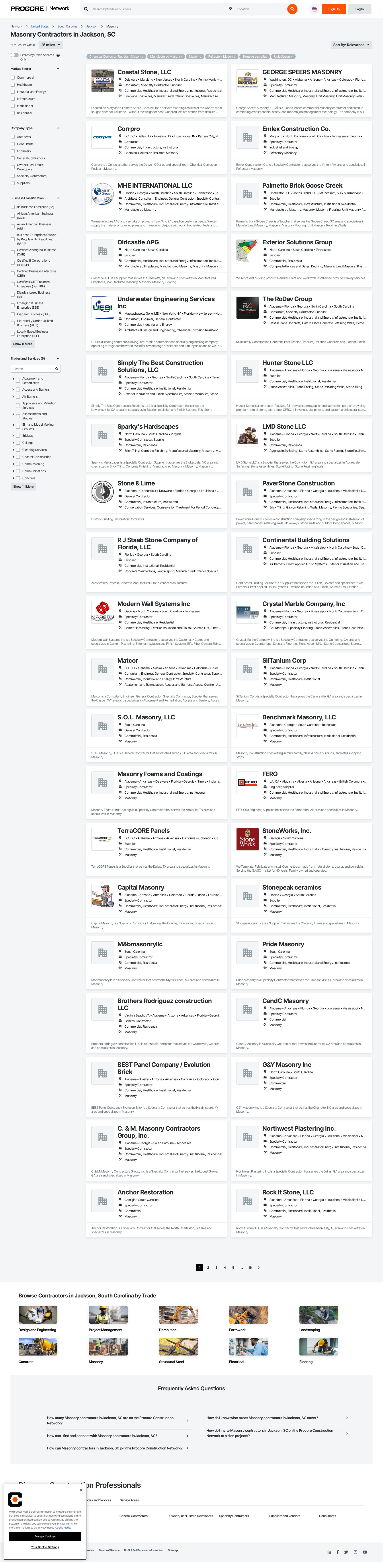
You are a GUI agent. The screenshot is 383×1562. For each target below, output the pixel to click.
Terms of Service (109, 1550)
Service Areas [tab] (129, 1500)
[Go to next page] (258, 1267)
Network (59, 8)
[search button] (292, 9)
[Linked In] (329, 1552)
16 (250, 1267)
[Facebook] (337, 1552)
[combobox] (260, 9)
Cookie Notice (63, 1527)
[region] (45, 1522)
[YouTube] (365, 1552)
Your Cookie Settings (45, 1547)
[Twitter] (346, 1552)
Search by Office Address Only (37, 57)
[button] (12, 77)
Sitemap (173, 1550)
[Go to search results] (56, 368)
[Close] (81, 1490)
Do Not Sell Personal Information (143, 1550)
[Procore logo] (27, 9)
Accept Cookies (45, 1536)
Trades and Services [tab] (97, 1500)
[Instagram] (355, 1552)
